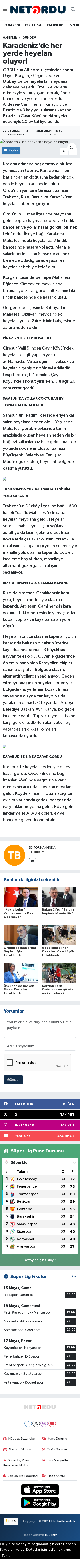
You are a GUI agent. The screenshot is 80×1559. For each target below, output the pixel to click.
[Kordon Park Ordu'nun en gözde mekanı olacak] (59, 973)
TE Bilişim (50, 1534)
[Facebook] (28, 1423)
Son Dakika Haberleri (23, 1476)
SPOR (74, 25)
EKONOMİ (55, 25)
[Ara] (73, 10)
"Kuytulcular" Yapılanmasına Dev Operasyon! (18, 913)
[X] (36, 1423)
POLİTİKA (33, 25)
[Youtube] (52, 1423)
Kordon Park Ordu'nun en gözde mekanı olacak (57, 990)
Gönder (13, 1080)
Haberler (10, 37)
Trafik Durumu (57, 1449)
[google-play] (40, 1503)
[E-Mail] (32, 861)
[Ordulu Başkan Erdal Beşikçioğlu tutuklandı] (21, 935)
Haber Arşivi (56, 1476)
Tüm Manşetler (58, 1460)
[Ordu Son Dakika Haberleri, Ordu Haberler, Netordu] (38, 9)
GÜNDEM (11, 25)
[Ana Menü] (5, 10)
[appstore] (40, 1491)
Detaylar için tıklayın (40, 1260)
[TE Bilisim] (14, 855)
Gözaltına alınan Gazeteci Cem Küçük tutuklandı (58, 951)
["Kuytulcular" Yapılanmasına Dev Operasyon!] (21, 896)
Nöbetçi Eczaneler (21, 1438)
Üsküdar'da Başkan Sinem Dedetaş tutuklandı (19, 990)
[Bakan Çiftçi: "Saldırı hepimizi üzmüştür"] (59, 896)
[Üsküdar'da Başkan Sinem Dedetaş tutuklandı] (21, 973)
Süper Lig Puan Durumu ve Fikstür (16, 1463)
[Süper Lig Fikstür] (74, 1276)
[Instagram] (44, 1423)
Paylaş (13, 150)
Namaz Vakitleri (20, 1449)
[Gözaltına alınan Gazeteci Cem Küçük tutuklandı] (59, 935)
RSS (13, 1521)
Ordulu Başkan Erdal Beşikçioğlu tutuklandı (20, 951)
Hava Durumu (57, 1438)
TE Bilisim (36, 852)
